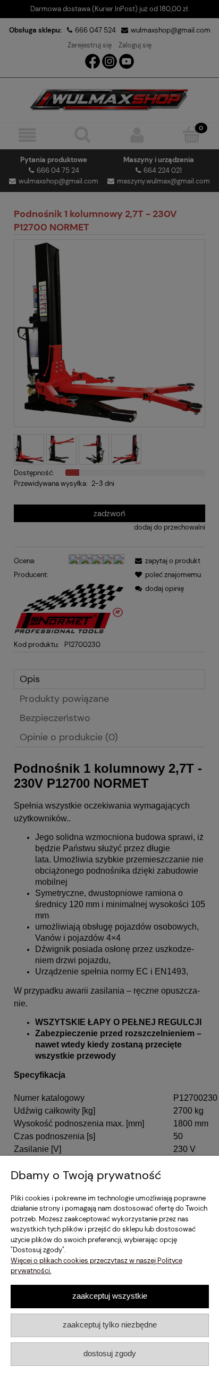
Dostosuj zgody (109, 1353)
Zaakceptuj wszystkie (109, 1295)
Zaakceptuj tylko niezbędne (110, 1324)
